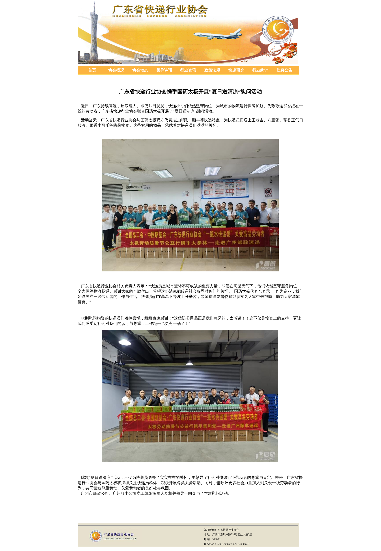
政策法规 (212, 70)
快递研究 (236, 70)
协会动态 (140, 70)
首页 (92, 70)
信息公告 (284, 70)
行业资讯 (188, 70)
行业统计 (260, 70)
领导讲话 (164, 70)
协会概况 (116, 70)
